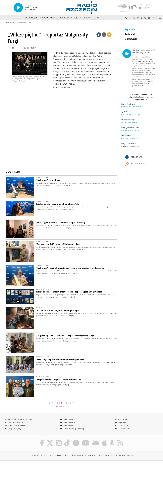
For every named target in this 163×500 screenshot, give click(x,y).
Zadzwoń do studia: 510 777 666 (20, 419)
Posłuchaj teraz (123, 419)
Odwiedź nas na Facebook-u (130, 17)
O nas (96, 18)
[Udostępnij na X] (104, 34)
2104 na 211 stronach (62, 406)
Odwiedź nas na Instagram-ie (138, 17)
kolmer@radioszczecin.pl (130, 138)
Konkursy (64, 18)
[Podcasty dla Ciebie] (112, 440)
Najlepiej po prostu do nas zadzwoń (126, 17)
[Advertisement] (22, 479)
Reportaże (31, 22)
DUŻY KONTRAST (124, 429)
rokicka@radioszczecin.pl (130, 114)
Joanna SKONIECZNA (28, 48)
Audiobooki (130, 34)
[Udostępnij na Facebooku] (98, 34)
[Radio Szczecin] (81, 7)
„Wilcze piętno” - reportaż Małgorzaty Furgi (48, 37)
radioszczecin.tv (68, 425)
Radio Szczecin (11, 22)
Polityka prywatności (104, 455)
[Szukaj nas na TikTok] (67, 440)
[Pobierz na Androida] (96, 440)
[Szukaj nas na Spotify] (76, 440)
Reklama (87, 18)
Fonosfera (22, 22)
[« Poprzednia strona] (49, 403)
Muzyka (54, 18)
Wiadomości (31, 18)
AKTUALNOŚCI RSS (137, 164)
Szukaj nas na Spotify (145, 17)
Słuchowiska (131, 38)
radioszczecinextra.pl (70, 422)
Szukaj (153, 17)
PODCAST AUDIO (137, 157)
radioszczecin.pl (68, 419)
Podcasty (43, 18)
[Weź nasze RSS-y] (120, 440)
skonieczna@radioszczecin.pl (131, 106)
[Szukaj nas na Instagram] (59, 440)
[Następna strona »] (74, 403)
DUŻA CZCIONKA (123, 425)
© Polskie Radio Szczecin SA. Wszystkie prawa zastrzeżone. (50, 455)
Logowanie (121, 422)
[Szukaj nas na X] (50, 440)
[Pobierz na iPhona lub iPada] (104, 440)
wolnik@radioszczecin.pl (130, 130)
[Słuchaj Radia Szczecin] (18, 7)
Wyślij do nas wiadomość (149, 17)
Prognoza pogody (14, 429)
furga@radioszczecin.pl (129, 122)
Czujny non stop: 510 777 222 (18, 422)
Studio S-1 (76, 18)
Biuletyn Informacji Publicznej (73, 429)
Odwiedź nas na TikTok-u (141, 17)
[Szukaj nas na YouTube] (86, 440)
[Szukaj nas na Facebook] (42, 440)
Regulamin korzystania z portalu (84, 455)
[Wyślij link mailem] (109, 34)
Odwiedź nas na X (134, 17)
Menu (159, 17)
